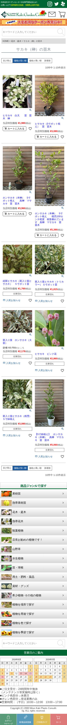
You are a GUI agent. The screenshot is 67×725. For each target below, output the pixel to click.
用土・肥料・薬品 (23, 576)
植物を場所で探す (23, 604)
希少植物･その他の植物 (26, 595)
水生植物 (17, 558)
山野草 (16, 549)
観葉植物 (17, 530)
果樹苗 (16, 493)
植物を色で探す (22, 623)
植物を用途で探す (23, 613)
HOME (6, 41)
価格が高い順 (35, 60)
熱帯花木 (17, 521)
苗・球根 (17, 567)
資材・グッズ (20, 586)
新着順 (47, 60)
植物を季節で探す (23, 632)
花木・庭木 (16, 41)
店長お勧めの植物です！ (27, 539)
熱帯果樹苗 (19, 502)
